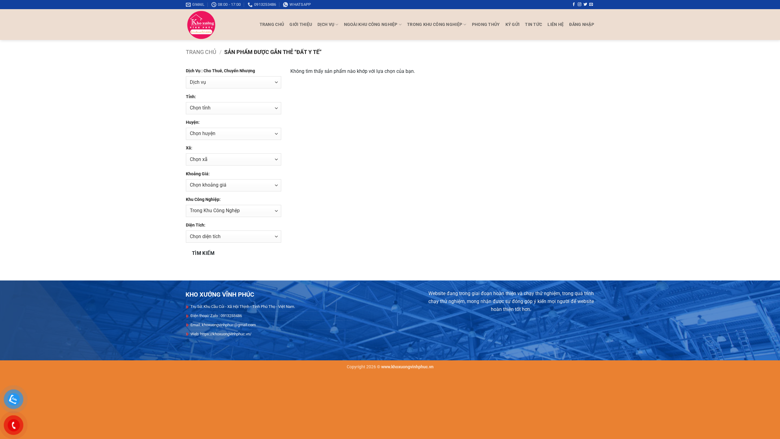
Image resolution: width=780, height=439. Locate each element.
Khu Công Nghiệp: (203, 199)
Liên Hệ (556, 24)
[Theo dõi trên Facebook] (574, 4)
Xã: (189, 148)
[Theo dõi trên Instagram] (579, 4)
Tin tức (533, 24)
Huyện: (193, 122)
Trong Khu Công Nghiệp (434, 24)
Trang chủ (201, 52)
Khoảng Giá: (198, 174)
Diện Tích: (195, 225)
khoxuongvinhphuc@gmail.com (229, 325)
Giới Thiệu (300, 24)
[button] (581, 24)
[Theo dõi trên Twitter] (585, 4)
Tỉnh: (191, 96)
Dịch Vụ (325, 24)
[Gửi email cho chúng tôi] (591, 4)
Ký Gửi (512, 24)
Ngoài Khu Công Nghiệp (371, 24)
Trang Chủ (272, 24)
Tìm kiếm (203, 253)
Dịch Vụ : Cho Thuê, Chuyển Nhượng (220, 70)
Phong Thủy (486, 24)
